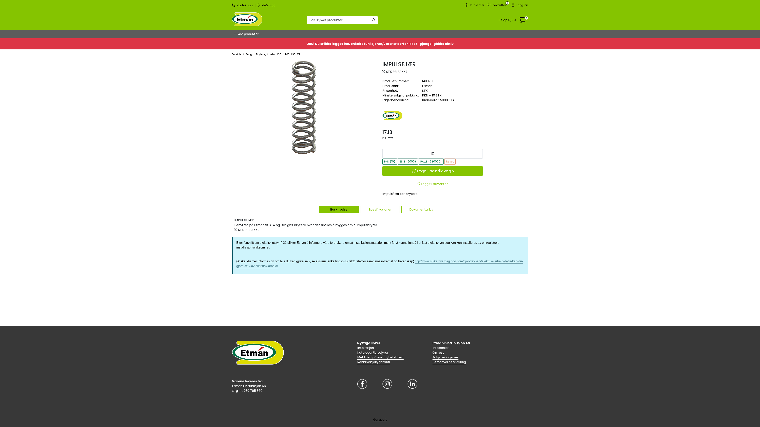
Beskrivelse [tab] (339, 209)
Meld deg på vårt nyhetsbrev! (380, 357)
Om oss (438, 352)
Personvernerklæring (449, 362)
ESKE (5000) (408, 161)
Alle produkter (247, 34)
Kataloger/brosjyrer (373, 352)
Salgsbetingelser (445, 357)
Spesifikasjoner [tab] (380, 209)
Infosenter (440, 348)
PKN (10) (389, 161)
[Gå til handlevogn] (522, 21)
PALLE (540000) (431, 161)
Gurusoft (380, 419)
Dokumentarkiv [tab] (421, 209)
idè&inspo (268, 5)
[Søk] (374, 20)
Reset (450, 161)
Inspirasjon (365, 348)
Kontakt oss (245, 5)
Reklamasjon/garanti (373, 362)
